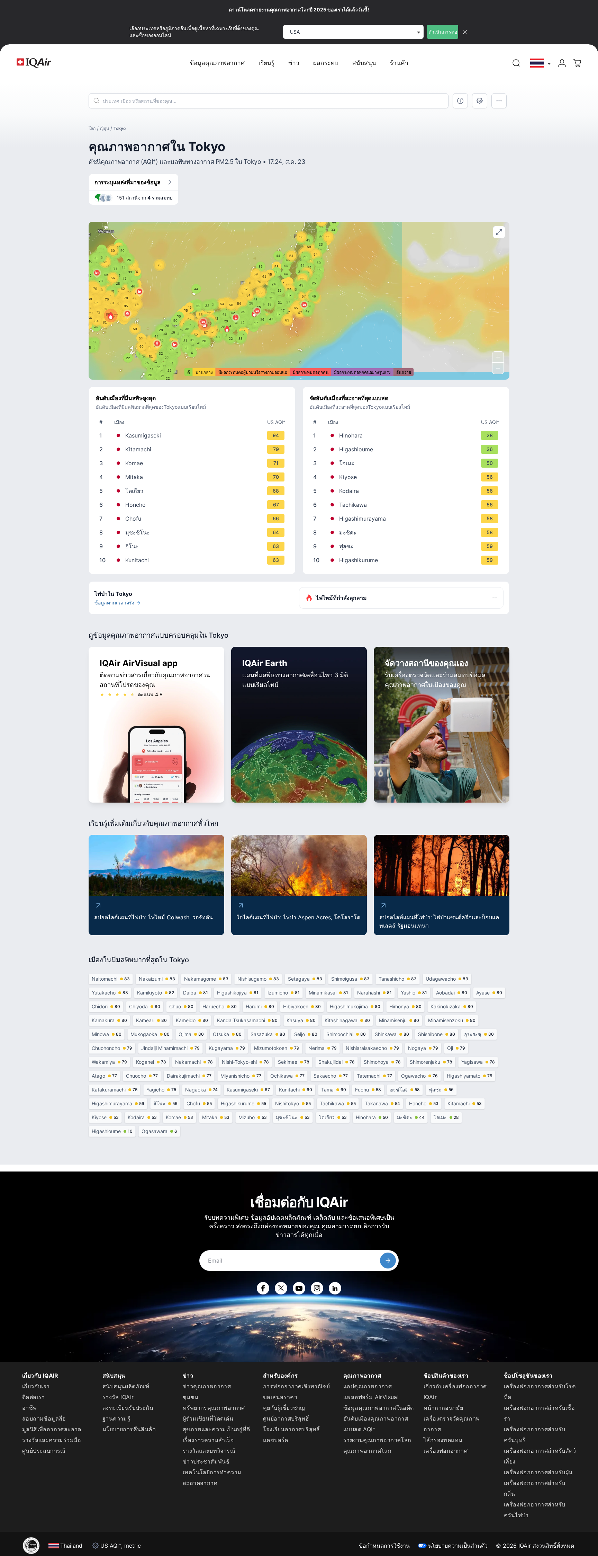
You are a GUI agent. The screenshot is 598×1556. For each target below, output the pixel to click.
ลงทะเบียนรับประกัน (127, 1407)
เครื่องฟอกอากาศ (446, 1450)
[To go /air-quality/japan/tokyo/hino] (193, 546)
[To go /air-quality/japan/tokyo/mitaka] (193, 477)
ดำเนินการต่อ (442, 32)
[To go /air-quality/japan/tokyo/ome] (407, 463)
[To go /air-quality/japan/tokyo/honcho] (193, 505)
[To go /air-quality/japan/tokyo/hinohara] (407, 435)
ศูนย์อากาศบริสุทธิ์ (286, 1418)
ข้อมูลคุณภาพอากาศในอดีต (378, 1407)
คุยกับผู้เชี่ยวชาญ (284, 1407)
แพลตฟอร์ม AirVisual (371, 1397)
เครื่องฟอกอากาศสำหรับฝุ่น (538, 1472)
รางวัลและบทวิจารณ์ (209, 1450)
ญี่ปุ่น (104, 128)
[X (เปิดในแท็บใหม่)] (281, 1288)
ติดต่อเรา (33, 1397)
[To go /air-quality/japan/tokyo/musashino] (193, 532)
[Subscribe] (388, 1260)
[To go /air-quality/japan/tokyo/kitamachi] (193, 449)
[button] (111, 315)
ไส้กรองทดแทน (443, 1439)
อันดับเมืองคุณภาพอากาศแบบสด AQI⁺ (375, 1424)
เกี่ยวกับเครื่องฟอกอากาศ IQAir (455, 1391)
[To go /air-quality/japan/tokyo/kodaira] (407, 491)
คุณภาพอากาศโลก (367, 1450)
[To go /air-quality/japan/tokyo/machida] (407, 532)
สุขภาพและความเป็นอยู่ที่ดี (216, 1429)
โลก (92, 128)
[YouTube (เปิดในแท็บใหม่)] (299, 1288)
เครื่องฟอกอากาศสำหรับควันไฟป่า (534, 1510)
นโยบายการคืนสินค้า (129, 1429)
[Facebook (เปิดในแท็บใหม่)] (263, 1288)
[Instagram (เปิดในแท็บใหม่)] (317, 1288)
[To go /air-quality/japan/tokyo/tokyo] (193, 491)
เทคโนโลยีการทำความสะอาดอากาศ (212, 1477)
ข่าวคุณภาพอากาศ (207, 1386)
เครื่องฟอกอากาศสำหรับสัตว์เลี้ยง (540, 1456)
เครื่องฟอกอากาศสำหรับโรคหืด (540, 1391)
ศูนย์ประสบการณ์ (44, 1450)
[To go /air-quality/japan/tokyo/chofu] (193, 518)
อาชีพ (29, 1407)
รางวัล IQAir (118, 1397)
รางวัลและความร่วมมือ (51, 1439)
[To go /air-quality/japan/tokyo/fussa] (407, 546)
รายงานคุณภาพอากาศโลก (377, 1439)
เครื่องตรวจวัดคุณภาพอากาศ (452, 1424)
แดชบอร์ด (275, 1439)
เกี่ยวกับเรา (36, 1386)
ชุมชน (191, 1397)
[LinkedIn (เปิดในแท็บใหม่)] (335, 1288)
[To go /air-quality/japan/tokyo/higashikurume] (407, 560)
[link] (516, 63)
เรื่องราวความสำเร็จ (208, 1439)
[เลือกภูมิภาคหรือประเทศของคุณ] (541, 63)
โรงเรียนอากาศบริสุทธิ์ (291, 1429)
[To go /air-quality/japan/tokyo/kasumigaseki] (193, 435)
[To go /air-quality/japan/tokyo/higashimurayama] (407, 518)
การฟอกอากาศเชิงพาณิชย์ (296, 1386)
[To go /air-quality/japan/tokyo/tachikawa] (407, 505)
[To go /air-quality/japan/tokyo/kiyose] (407, 477)
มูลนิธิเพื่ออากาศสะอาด (51, 1429)
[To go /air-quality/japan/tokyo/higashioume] (407, 449)
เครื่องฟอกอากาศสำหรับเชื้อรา (539, 1413)
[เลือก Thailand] (541, 63)
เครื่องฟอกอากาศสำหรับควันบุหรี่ (534, 1434)
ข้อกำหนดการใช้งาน (384, 1545)
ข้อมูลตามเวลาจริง (114, 602)
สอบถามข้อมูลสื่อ (44, 1418)
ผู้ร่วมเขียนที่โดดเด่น (208, 1418)
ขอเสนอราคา (280, 1397)
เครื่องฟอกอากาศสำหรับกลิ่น (534, 1488)
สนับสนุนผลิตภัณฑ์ (126, 1386)
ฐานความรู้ (116, 1418)
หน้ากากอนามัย (443, 1407)
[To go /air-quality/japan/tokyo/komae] (193, 463)
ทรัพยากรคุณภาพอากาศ (214, 1407)
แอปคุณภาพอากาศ (367, 1386)
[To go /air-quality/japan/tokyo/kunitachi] (193, 560)
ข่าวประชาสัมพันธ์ (206, 1461)
